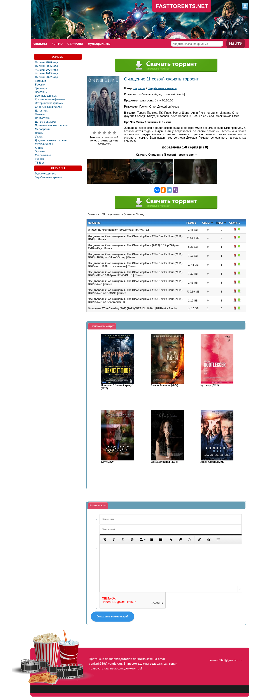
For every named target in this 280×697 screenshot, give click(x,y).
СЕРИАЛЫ (75, 43)
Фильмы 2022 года (46, 77)
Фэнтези (40, 114)
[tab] (102, 326)
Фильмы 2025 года (46, 66)
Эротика (40, 151)
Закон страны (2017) (212, 461)
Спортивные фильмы (48, 106)
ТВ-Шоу (39, 162)
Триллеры (41, 88)
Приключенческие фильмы (51, 125)
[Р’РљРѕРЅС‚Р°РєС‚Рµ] (157, 190)
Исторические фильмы (49, 103)
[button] (104, 539)
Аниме (39, 147)
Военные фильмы (46, 95)
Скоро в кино (43, 155)
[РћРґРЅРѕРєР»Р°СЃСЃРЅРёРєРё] (163, 190)
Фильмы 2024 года (46, 69)
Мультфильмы (44, 144)
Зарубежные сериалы (48, 177)
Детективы (41, 110)
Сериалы (139, 88)
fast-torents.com (181, 6)
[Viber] (175, 190)
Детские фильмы (45, 121)
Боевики (40, 84)
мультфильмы (99, 43)
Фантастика (42, 118)
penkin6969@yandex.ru (225, 660)
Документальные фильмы (51, 140)
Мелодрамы (42, 129)
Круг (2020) (107, 461)
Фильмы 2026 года (46, 62)
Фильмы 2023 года (46, 73)
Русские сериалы (45, 173)
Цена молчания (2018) (164, 461)
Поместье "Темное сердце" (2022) (117, 387)
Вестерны (41, 92)
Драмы (39, 132)
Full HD (57, 43)
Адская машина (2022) (164, 385)
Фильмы (40, 43)
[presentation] (102, 326)
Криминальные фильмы (50, 99)
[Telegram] (169, 190)
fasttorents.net (224, 652)
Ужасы (39, 136)
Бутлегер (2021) (209, 385)
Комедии (40, 80)
